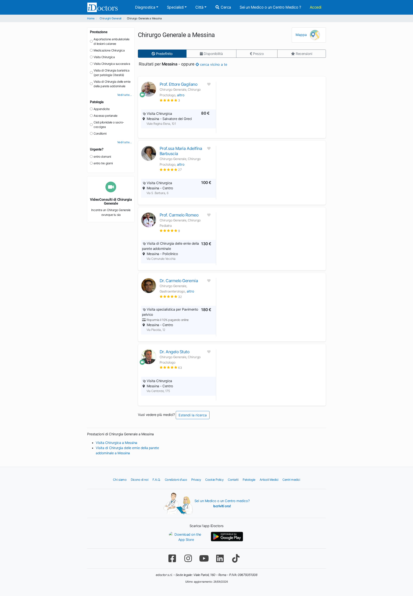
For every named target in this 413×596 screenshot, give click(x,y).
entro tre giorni (103, 163)
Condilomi (100, 133)
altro (181, 95)
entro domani (102, 156)
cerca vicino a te (213, 64)
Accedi (315, 7)
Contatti (233, 479)
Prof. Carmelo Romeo (179, 215)
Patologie (249, 479)
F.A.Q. (156, 479)
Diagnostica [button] (145, 7)
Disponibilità (213, 53)
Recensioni (303, 53)
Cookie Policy (214, 479)
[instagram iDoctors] (188, 558)
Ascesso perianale (105, 115)
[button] (170, 100)
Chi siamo (119, 479)
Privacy (196, 479)
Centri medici (291, 479)
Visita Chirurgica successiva (112, 63)
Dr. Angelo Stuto (175, 351)
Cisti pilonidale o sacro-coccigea (109, 124)
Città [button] (199, 7)
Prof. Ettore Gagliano (178, 84)
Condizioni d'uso (176, 479)
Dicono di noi (139, 479)
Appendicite (101, 109)
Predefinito (164, 53)
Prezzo (258, 53)
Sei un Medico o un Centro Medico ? (270, 7)
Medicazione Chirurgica (109, 50)
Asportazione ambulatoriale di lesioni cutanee (111, 41)
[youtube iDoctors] (204, 558)
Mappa (302, 35)
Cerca (225, 7)
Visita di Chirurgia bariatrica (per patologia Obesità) (111, 72)
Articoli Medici (269, 479)
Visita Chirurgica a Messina (116, 442)
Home (90, 18)
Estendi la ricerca (193, 415)
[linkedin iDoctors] (219, 558)
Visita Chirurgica (104, 57)
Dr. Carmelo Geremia (179, 280)
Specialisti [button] (175, 7)
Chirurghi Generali (110, 18)
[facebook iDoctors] (172, 558)
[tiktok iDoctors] (235, 558)
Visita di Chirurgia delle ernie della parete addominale (112, 84)
